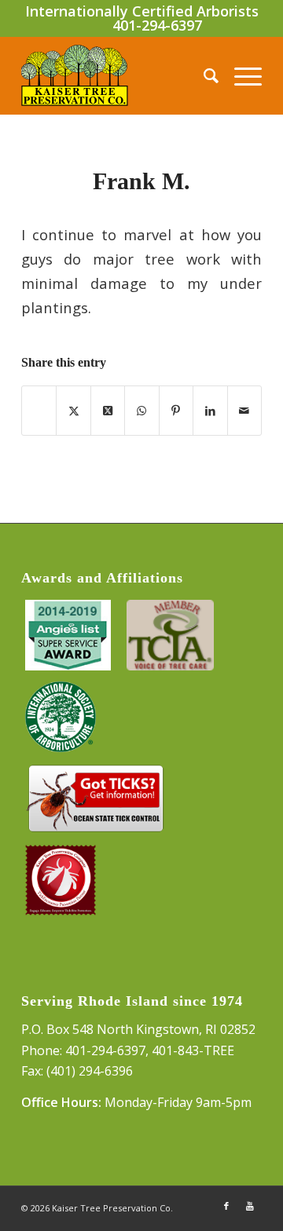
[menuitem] (203, 75)
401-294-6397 (157, 25)
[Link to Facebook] (226, 1206)
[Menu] (240, 75)
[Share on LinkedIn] (209, 410)
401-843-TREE (193, 1050)
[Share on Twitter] (73, 410)
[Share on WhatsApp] (141, 410)
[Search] (203, 75)
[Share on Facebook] (39, 410)
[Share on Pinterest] (176, 410)
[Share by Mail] (244, 410)
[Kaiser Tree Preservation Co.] (117, 75)
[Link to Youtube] (250, 1206)
